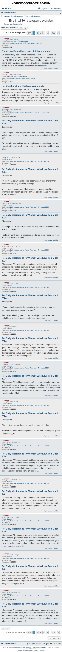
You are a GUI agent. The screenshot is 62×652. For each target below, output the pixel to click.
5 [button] (47, 32)
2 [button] (37, 32)
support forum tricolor (23, 647)
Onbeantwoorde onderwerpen (12, 16)
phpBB (42, 647)
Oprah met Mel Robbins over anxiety (23, 78)
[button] (29, 33)
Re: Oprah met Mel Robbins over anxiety (23, 86)
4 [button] (43, 32)
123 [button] (53, 32)
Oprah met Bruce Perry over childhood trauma (26, 43)
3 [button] (40, 32)
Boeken (9, 111)
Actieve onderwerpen (32, 16)
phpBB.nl (40, 650)
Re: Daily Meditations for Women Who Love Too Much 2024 (30, 122)
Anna (7, 38)
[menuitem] (8, 8)
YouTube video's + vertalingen (17, 41)
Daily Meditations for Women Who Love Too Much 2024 (29, 113)
